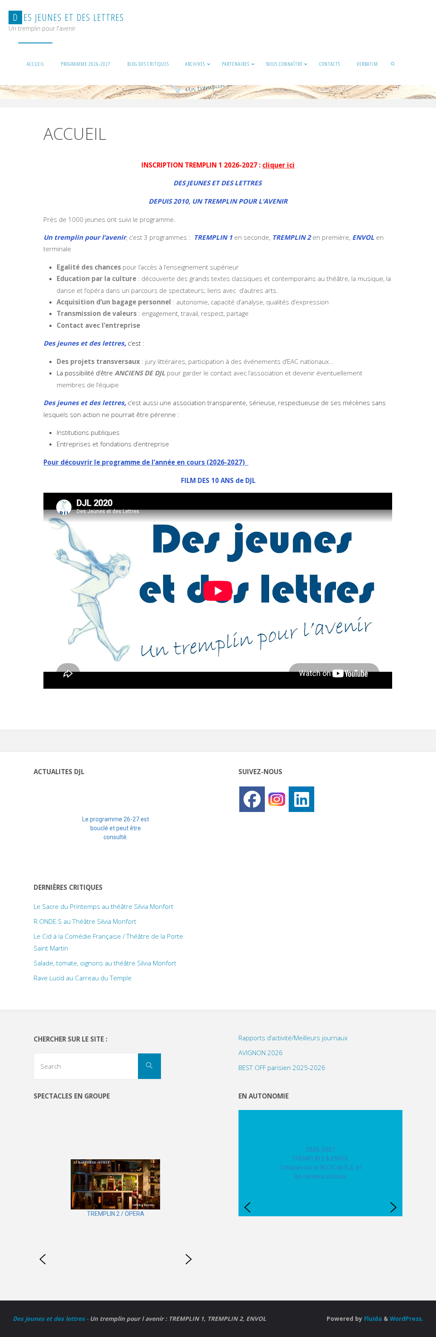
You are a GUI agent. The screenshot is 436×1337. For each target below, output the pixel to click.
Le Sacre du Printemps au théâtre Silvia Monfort (103, 906)
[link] (394, 64)
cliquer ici (278, 165)
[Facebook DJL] (252, 799)
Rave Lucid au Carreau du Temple (83, 978)
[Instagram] (276, 798)
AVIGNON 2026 (260, 1052)
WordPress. (406, 1318)
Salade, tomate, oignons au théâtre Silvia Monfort (105, 963)
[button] (47, 828)
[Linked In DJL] (301, 799)
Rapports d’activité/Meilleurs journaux (293, 1037)
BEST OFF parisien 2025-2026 (281, 1067)
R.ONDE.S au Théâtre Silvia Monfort (85, 921)
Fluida (372, 1318)
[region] (116, 828)
